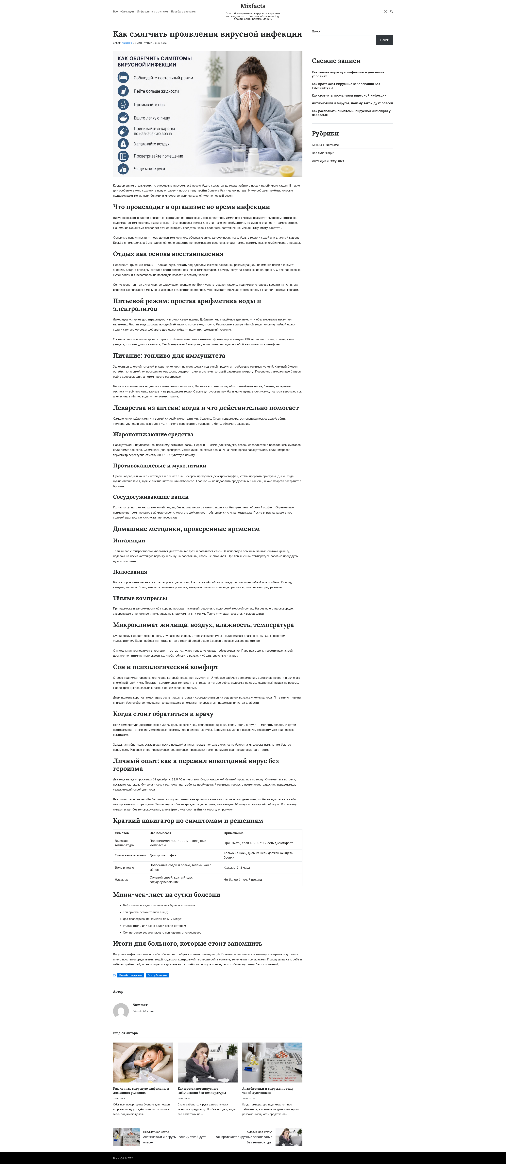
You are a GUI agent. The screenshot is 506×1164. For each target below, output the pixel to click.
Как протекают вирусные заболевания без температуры (202, 1090)
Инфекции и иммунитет (152, 11)
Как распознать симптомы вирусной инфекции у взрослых (351, 113)
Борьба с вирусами (183, 11)
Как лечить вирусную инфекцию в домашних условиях (141, 1090)
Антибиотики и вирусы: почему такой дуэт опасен (268, 1090)
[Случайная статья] (385, 11)
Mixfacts (253, 6)
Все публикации (123, 11)
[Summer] (121, 1011)
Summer (127, 43)
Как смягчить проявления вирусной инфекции (349, 95)
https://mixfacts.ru (143, 1011)
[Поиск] (391, 11)
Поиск (316, 31)
